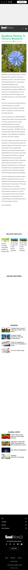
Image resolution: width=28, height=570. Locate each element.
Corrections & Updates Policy (14, 565)
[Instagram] (6, 2)
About (6, 558)
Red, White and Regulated (18, 450)
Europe (3, 30)
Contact (20, 558)
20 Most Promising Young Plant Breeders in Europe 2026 (5, 247)
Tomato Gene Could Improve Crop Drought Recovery (17, 436)
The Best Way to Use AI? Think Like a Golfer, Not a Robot (18, 329)
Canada (4, 522)
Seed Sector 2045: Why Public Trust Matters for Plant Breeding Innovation (18, 443)
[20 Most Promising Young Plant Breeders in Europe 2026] (5, 242)
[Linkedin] (9, 2)
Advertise (13, 558)
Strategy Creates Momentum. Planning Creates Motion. (17, 336)
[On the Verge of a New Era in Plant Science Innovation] (14, 241)
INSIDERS (14, 325)
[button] (26, 28)
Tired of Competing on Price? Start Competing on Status (18, 343)
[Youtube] (11, 2)
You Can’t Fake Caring (17, 350)
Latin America (5, 528)
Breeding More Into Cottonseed (17, 456)
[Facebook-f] (2, 2)
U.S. (3, 518)
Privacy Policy (14, 561)
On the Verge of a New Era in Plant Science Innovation (14, 246)
